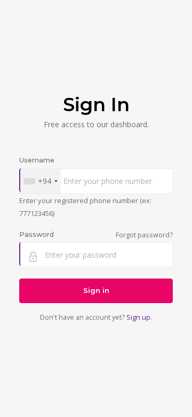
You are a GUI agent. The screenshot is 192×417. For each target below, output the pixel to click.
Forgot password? (144, 235)
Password (36, 234)
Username (36, 160)
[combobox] (40, 181)
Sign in (96, 290)
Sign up (138, 317)
